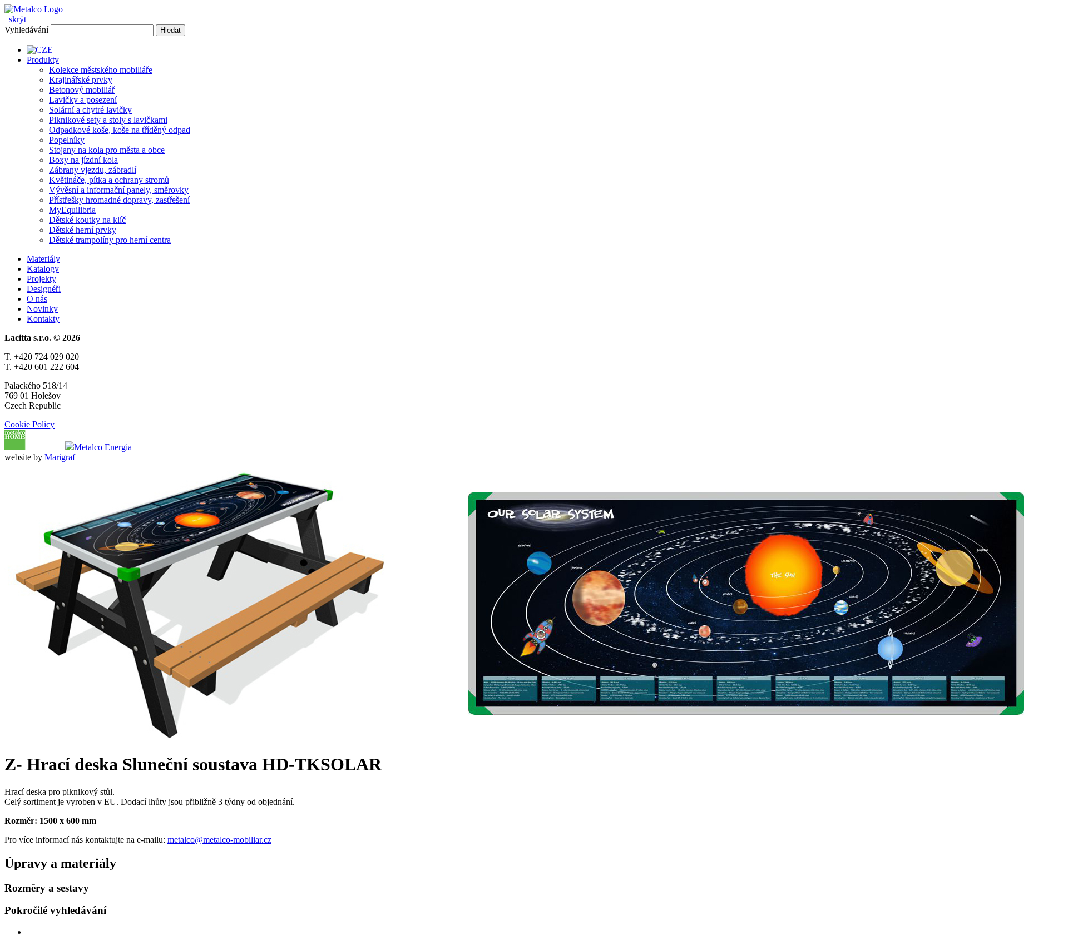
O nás (37, 298)
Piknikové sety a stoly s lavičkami (108, 120)
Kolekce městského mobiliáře (100, 69)
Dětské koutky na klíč (87, 220)
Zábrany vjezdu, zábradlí (92, 170)
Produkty (43, 59)
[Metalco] (33, 9)
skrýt (17, 19)
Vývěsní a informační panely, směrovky (119, 190)
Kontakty (43, 318)
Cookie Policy (29, 424)
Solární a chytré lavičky (90, 109)
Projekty (41, 278)
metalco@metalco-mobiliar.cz (219, 839)
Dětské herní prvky (82, 230)
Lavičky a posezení (83, 99)
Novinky (42, 308)
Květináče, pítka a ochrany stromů (109, 180)
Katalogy (43, 268)
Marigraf (59, 457)
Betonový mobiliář (82, 89)
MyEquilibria (72, 210)
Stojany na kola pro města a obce (107, 150)
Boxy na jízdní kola (83, 160)
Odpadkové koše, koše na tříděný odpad (119, 130)
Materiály (43, 258)
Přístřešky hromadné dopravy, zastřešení (119, 200)
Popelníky (67, 140)
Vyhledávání (26, 29)
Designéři (44, 288)
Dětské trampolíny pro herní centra (110, 240)
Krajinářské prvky (80, 79)
